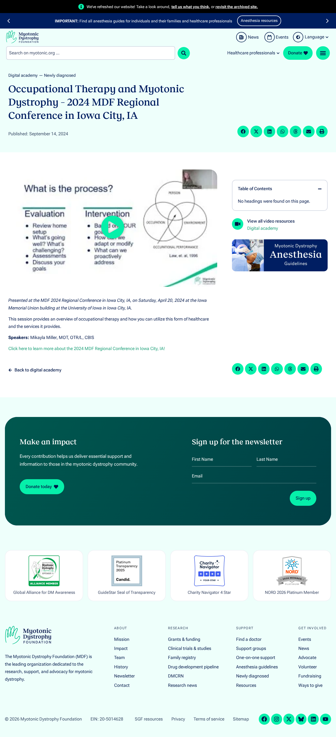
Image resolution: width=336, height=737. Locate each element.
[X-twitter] (288, 719)
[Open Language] (327, 37)
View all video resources (271, 221)
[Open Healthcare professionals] (278, 53)
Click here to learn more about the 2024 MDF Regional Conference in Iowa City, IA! (86, 348)
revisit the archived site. (236, 6)
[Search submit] (184, 53)
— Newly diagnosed (57, 75)
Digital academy (23, 75)
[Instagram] (276, 719)
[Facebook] (264, 719)
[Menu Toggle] (323, 53)
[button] (8, 21)
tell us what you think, (190, 6)
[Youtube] (325, 719)
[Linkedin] (313, 719)
